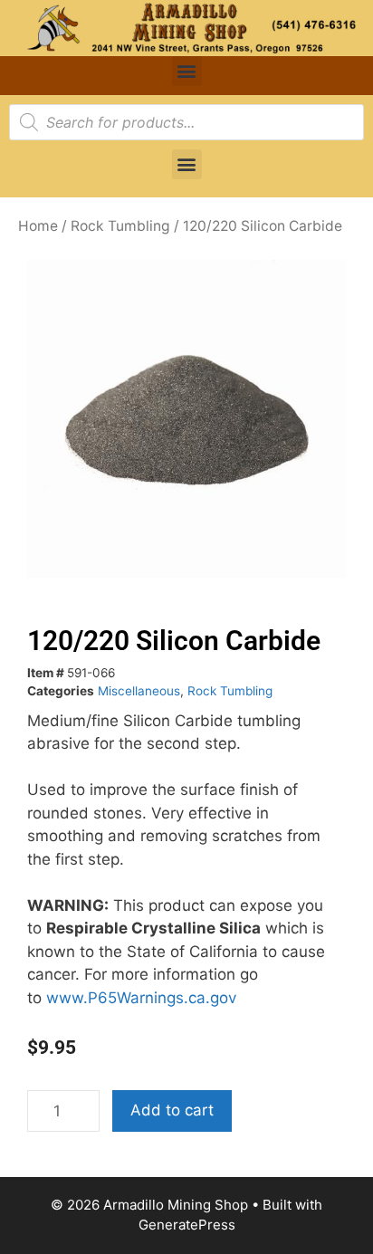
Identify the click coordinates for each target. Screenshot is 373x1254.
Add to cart (172, 1110)
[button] (187, 71)
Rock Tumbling (120, 226)
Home (38, 226)
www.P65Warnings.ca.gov (141, 998)
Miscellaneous (139, 691)
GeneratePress (187, 1224)
